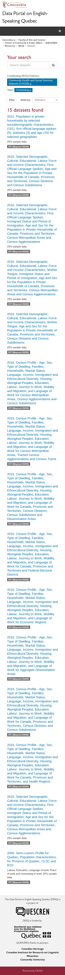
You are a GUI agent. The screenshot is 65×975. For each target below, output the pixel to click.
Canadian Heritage (32, 948)
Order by (25, 100)
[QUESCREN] (32, 911)
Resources (10, 46)
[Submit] (53, 65)
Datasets (31, 46)
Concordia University (32, 959)
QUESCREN (51, 43)
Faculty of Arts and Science (31, 40)
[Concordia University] (32, 5)
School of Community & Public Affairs (23, 43)
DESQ (21, 46)
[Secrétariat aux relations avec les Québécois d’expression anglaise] (32, 931)
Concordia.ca (8, 40)
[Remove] (30, 84)
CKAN (38, 970)
